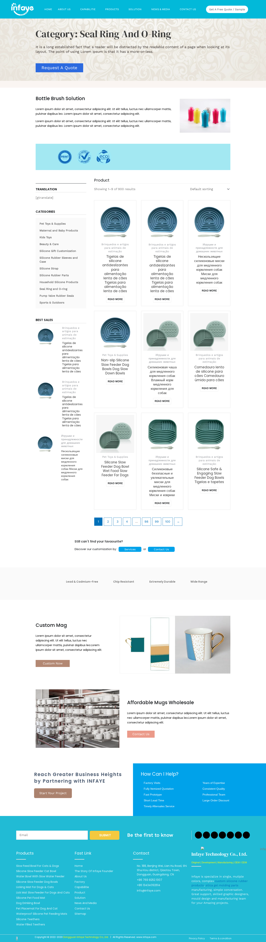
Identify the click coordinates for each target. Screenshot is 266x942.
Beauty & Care (49, 244)
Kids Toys (46, 237)
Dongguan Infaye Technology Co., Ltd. (86, 937)
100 (167, 521)
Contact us (188, 9)
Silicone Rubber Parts (54, 275)
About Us (64, 9)
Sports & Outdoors (52, 302)
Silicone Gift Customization (58, 250)
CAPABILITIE (87, 9)
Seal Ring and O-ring (53, 288)
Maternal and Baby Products (59, 230)
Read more (115, 299)
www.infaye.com (146, 937)
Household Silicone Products (59, 282)
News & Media (160, 9)
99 (157, 521)
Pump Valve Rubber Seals (57, 295)
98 (146, 521)
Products (112, 9)
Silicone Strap (49, 268)
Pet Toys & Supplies (53, 223)
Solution (135, 9)
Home (48, 9)
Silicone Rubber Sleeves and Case (59, 259)
